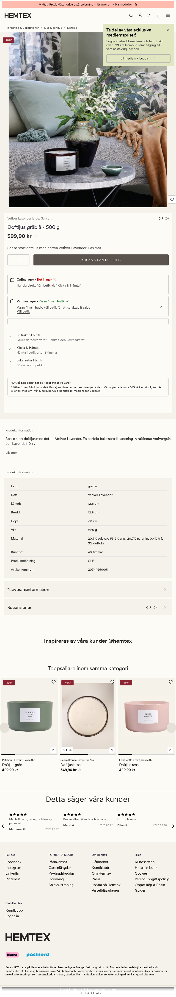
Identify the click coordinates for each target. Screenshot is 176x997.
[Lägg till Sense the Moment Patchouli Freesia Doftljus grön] (53, 750)
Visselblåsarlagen (105, 890)
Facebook (13, 862)
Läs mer (94, 248)
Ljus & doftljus (53, 27)
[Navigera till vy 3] (37, 754)
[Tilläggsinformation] (35, 237)
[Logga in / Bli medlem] (140, 15)
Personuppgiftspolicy (152, 879)
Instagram (13, 867)
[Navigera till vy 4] (51, 754)
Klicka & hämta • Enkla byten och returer (88, 989)
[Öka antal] (26, 260)
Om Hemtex (101, 873)
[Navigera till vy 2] (22, 754)
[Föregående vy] (4, 727)
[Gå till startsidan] (18, 15)
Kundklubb (100, 867)
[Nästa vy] (171, 727)
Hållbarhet (100, 862)
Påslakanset (58, 862)
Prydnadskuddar (61, 873)
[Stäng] (167, 30)
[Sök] (131, 15)
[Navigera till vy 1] (8, 754)
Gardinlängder (60, 867)
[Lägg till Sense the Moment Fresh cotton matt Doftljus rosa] (170, 750)
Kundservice (144, 862)
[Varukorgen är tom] (158, 15)
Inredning (56, 879)
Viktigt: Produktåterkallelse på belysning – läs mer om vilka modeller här (88, 4)
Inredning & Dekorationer (23, 27)
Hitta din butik (146, 867)
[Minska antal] (11, 260)
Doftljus (72, 27)
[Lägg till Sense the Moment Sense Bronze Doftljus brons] (112, 750)
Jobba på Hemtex (106, 885)
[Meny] (167, 15)
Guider (140, 890)
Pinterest (13, 879)
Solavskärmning (61, 885)
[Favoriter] (149, 15)
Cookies (141, 873)
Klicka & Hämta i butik (101, 260)
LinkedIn (12, 873)
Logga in (95, 390)
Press (96, 879)
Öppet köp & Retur (150, 885)
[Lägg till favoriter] (172, 199)
